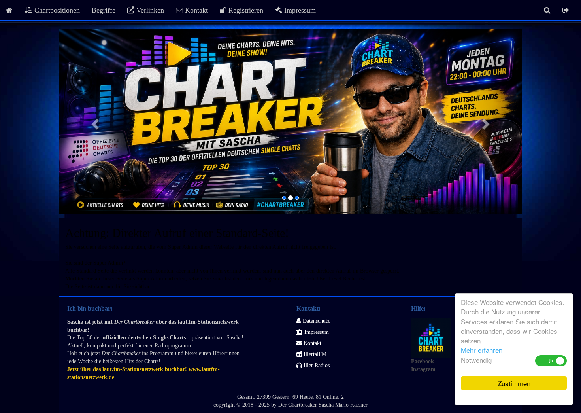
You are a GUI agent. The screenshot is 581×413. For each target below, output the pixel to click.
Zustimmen (514, 383)
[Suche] (547, 10)
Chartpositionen (56, 10)
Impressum (299, 10)
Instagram (423, 369)
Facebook (422, 361)
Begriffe (103, 10)
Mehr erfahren (481, 350)
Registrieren (244, 10)
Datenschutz (315, 321)
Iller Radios (316, 365)
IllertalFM (314, 354)
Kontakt (195, 10)
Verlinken (149, 10)
